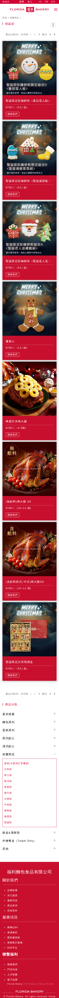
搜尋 (21, 1)
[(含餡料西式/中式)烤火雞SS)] (29, 549)
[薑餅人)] (29, 308)
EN (53, 1)
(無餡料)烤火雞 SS (18, 501)
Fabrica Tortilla (46, 984)
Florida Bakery (14, 984)
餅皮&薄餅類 (11, 832)
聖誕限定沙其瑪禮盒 (19, 662)
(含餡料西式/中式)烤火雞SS (25, 582)
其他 (5, 849)
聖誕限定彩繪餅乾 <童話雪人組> (28, 101)
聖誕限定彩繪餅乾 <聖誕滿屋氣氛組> (31, 181)
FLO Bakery (30, 984)
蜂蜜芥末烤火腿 (16, 421)
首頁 (4, 18)
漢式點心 (8, 746)
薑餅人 (10, 341)
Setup (52, 996)
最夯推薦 (8, 714)
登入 (30, 1)
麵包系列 (8, 722)
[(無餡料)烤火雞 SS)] (29, 468)
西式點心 (8, 738)
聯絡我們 (13, 114)
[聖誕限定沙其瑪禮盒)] (29, 629)
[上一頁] (27, 34)
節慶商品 (14, 18)
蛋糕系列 (8, 730)
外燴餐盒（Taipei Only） (19, 841)
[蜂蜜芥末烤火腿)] (29, 388)
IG (40, 1)
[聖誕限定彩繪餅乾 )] (29, 68)
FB (46, 1)
